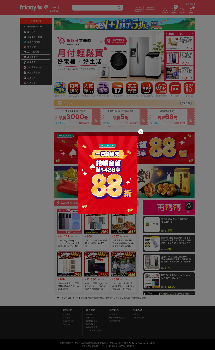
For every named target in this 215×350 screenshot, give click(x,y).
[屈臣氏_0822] (107, 175)
